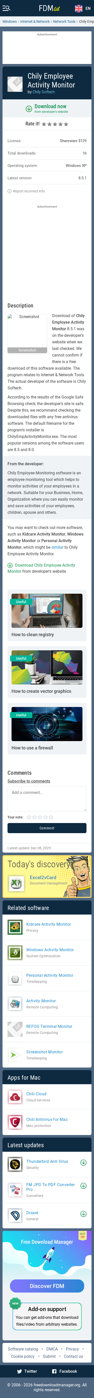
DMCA (52, 1349)
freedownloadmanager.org (57, 1385)
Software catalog (23, 1349)
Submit (49, 1356)
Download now (50, 106)
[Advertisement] (47, 48)
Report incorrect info (29, 191)
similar (57, 547)
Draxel (32, 1212)
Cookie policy (23, 1356)
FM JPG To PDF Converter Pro (50, 1187)
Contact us (73, 1356)
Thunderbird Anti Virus (47, 1161)
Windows (10, 21)
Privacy (72, 1349)
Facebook (68, 1371)
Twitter (30, 1371)
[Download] (83, 1163)
